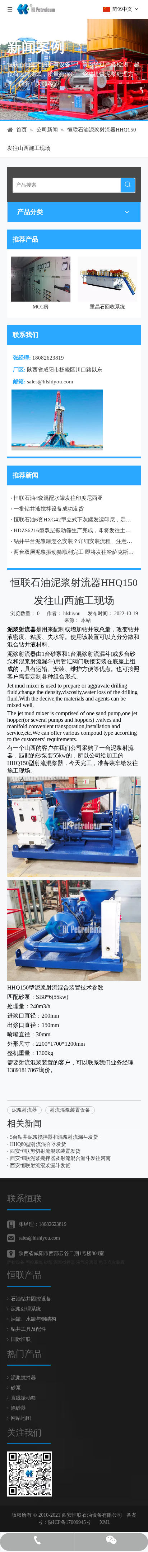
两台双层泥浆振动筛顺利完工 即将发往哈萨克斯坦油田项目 (74, 552)
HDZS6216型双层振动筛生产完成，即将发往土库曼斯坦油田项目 (74, 530)
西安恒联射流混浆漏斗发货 (40, 1165)
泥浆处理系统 (26, 1309)
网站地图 (21, 1418)
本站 (86, 620)
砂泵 (16, 1388)
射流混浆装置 (36, 1062)
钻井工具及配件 (28, 1329)
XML (105, 1522)
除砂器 (18, 1408)
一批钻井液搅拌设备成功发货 (49, 509)
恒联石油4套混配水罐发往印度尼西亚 (58, 498)
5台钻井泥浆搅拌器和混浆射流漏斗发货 (54, 1137)
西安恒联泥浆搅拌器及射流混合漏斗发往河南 (60, 1158)
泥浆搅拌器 (23, 1377)
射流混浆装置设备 (70, 1110)
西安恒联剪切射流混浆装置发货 (45, 1151)
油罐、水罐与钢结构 (33, 1319)
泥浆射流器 (24, 1110)
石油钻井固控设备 (31, 1299)
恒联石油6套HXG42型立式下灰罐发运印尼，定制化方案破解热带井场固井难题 (74, 519)
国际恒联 (21, 1339)
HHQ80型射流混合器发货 (38, 1144)
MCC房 (26, 307)
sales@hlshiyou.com (50, 381)
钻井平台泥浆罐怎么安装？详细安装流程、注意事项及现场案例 (74, 541)
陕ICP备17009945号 (69, 1522)
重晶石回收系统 (92, 307)
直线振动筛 (23, 1398)
